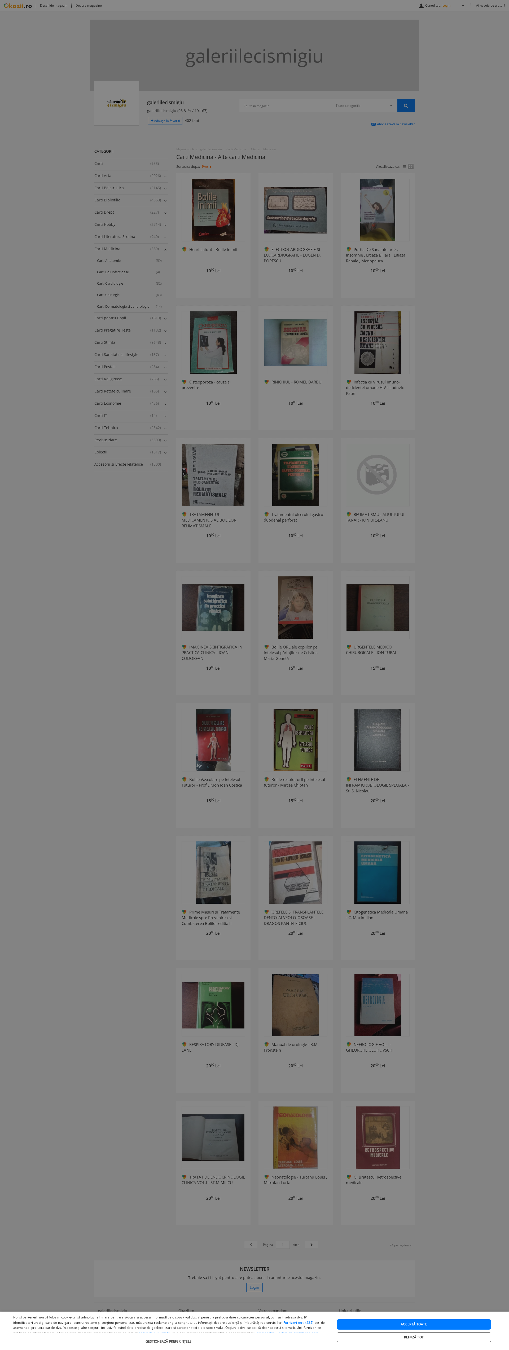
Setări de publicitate (154, 1333)
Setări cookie (264, 1333)
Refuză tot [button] (414, 1337)
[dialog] (254, 1331)
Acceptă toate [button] (414, 1324)
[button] (169, 1338)
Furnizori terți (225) (298, 1322)
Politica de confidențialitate (298, 1333)
